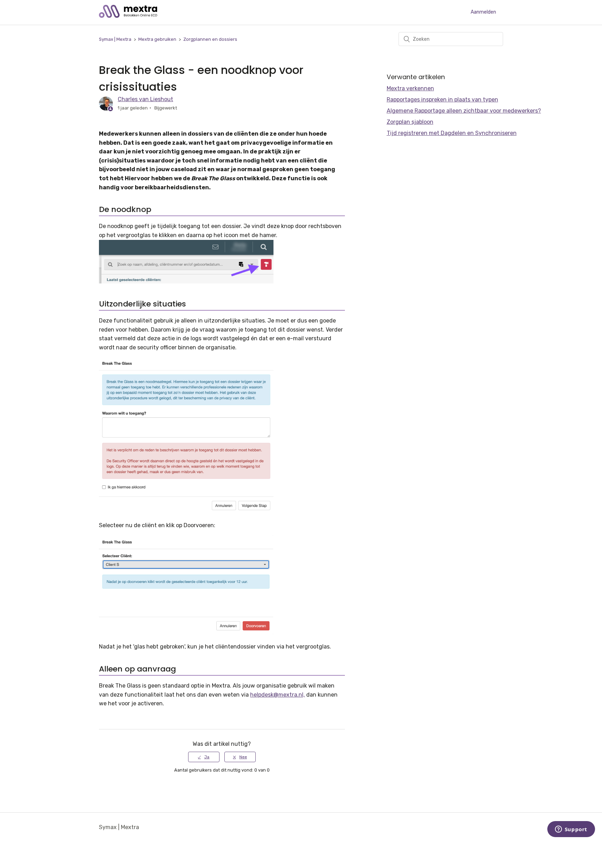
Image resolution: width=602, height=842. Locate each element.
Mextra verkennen (410, 88)
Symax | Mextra (115, 39)
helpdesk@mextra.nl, (277, 694)
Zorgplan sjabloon (410, 122)
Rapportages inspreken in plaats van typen (442, 99)
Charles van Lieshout (145, 99)
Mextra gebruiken (157, 39)
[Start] (128, 16)
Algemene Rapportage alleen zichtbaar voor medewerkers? (464, 110)
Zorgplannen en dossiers (210, 39)
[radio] (203, 757)
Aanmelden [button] (483, 12)
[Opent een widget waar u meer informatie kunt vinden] (571, 830)
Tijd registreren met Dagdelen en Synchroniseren (452, 133)
